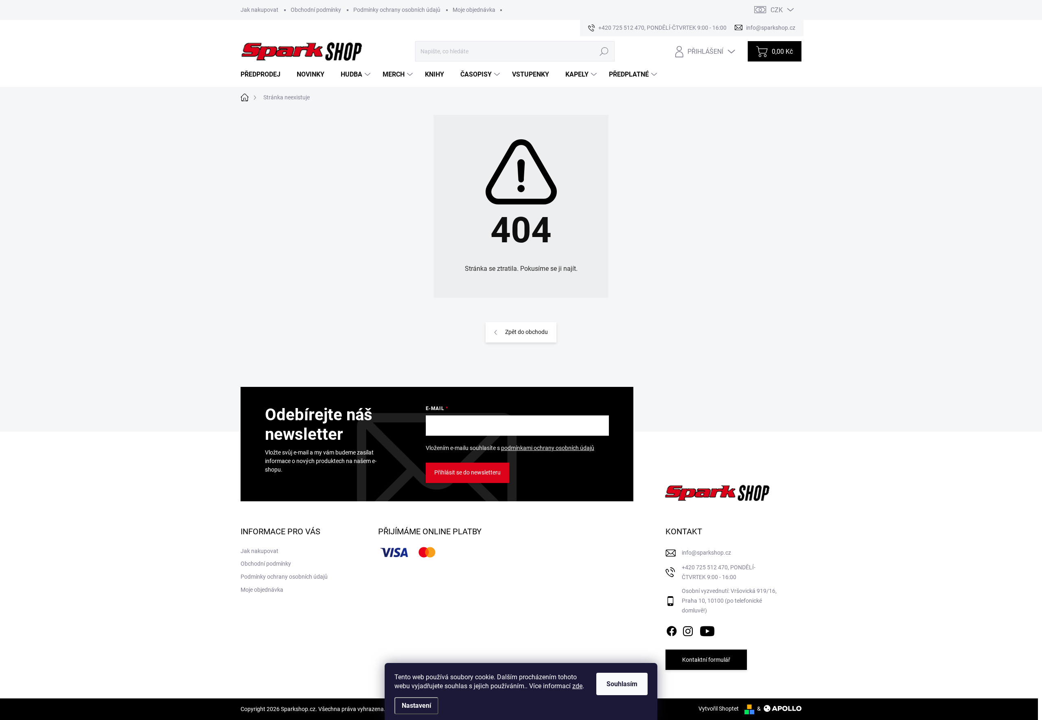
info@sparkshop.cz (706, 552)
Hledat (603, 51)
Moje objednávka (474, 10)
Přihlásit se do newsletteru (467, 472)
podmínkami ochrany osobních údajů (547, 448)
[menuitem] (264, 74)
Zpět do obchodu (526, 332)
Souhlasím (621, 684)
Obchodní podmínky (316, 10)
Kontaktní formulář (706, 659)
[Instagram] (688, 629)
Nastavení (416, 705)
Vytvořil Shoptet (718, 708)
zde (577, 686)
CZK (777, 10)
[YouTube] (707, 629)
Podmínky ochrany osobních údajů (396, 10)
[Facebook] (671, 629)
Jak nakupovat (259, 10)
